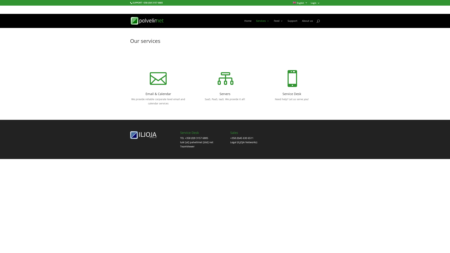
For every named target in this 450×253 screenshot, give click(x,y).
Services (261, 21)
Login (313, 3)
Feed (276, 21)
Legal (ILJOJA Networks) (243, 142)
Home (248, 21)
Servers (225, 94)
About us (307, 21)
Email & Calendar (158, 94)
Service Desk (291, 94)
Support (292, 21)
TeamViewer (187, 146)
